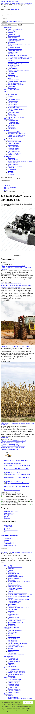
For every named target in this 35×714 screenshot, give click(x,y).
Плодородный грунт (14, 151)
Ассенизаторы (8, 526)
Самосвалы (11, 75)
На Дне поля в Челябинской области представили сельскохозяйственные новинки (16, 286)
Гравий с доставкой (14, 143)
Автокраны (11, 34)
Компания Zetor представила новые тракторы (15, 346)
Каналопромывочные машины (17, 55)
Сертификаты (12, 169)
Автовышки (11, 32)
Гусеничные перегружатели (9, 444)
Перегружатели (12, 68)
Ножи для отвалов (13, 112)
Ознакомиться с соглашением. (15, 712)
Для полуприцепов (10, 545)
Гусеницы (11, 125)
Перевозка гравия (13, 148)
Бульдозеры (11, 42)
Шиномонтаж (12, 128)
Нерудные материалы (11, 140)
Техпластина (12, 115)
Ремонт (6, 130)
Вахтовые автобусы (14, 47)
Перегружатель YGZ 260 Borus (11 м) (12, 447)
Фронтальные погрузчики (16, 84)
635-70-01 (14, 3)
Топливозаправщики (14, 83)
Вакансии (11, 172)
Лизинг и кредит (13, 162)
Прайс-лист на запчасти (15, 93)
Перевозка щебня (13, 149)
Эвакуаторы (11, 86)
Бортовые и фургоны (14, 40)
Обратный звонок (6, 177)
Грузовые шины (13, 122)
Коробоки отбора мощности (16, 133)
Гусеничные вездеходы (15, 50)
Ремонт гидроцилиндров (15, 136)
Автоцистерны (12, 37)
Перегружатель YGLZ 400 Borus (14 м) (16, 486)
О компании (8, 156)
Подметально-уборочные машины (18, 70)
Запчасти (7, 91)
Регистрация (15, 9)
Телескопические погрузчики (17, 81)
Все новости (4, 437)
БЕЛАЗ (10, 97)
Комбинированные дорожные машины (20, 57)
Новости (10, 171)
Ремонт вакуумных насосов (16, 135)
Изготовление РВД (14, 132)
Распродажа (11, 114)
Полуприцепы (12, 71)
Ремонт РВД (11, 138)
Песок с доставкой (13, 146)
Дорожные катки (13, 52)
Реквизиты (11, 158)
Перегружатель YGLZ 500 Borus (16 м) (16, 477)
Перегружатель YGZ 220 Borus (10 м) (16, 460)
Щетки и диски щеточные (16, 117)
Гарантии (11, 167)
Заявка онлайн (5, 180)
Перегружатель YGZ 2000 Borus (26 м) (12, 442)
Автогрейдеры (12, 31)
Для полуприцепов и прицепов (17, 106)
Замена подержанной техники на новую (20, 161)
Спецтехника (8, 27)
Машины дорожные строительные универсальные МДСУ (18, 62)
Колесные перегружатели (12, 472)
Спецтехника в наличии (11, 89)
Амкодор (10, 96)
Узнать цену (17, 255)
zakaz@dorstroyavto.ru (25, 3)
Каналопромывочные (11, 530)
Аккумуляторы (12, 94)
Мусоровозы (12, 67)
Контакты (11, 174)
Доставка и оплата (13, 159)
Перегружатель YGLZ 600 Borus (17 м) (16, 469)
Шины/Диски (8, 119)
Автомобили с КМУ (14, 36)
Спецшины (11, 127)
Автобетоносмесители (15, 29)
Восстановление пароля (14, 21)
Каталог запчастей (13, 107)
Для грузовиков (13, 104)
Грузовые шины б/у (14, 123)
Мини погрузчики (13, 65)
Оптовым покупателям (15, 166)
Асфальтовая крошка (14, 141)
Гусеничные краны (14, 99)
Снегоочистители (13, 80)
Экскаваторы (12, 88)
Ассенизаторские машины (16, 39)
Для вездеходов (12, 102)
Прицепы (11, 73)
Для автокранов (13, 101)
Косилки (10, 110)
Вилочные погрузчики (15, 49)
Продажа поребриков (14, 153)
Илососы (10, 53)
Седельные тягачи (13, 76)
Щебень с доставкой (14, 154)
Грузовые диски (13, 120)
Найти (20, 24)
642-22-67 (5, 3)
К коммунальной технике (16, 109)
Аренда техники (13, 164)
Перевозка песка (13, 145)
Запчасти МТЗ (8, 538)
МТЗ (9, 78)
